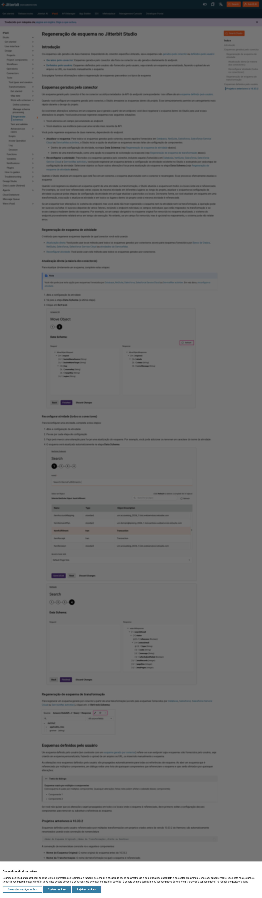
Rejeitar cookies (86, 889)
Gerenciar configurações (22, 889)
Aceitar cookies (57, 889)
